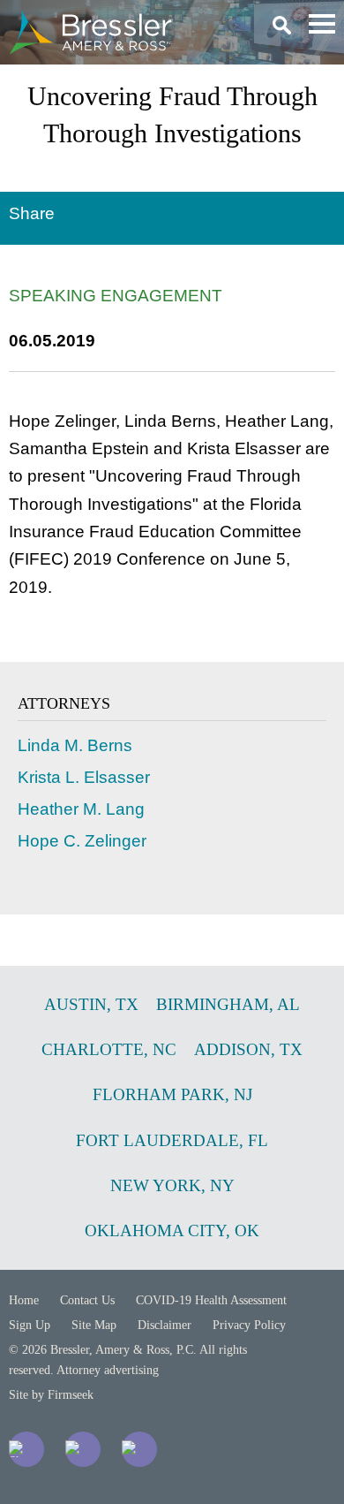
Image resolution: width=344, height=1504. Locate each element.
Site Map (93, 1325)
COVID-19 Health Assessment (211, 1300)
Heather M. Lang (81, 809)
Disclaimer (164, 1325)
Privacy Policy (249, 1325)
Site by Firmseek (51, 1394)
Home (24, 1300)
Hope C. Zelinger (82, 841)
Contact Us (87, 1300)
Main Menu (322, 24)
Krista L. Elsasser (84, 777)
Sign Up (29, 1325)
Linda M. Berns (75, 745)
